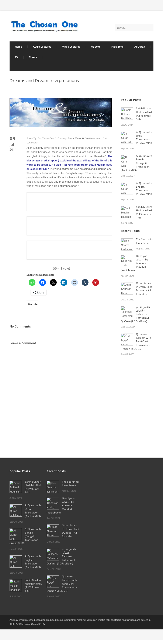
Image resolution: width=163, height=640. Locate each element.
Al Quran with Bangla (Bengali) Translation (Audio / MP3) (136, 163)
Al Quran (139, 46)
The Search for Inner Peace (144, 241)
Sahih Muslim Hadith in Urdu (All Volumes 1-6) (144, 212)
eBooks (93, 46)
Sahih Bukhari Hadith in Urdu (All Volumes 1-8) (144, 114)
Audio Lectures (39, 46)
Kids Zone (115, 46)
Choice (33, 57)
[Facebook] (149, 69)
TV (16, 57)
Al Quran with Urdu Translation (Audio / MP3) (144, 137)
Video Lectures (68, 46)
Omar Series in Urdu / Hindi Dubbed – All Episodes (144, 288)
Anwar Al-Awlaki (76, 138)
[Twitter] (141, 69)
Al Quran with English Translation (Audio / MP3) (144, 188)
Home (16, 46)
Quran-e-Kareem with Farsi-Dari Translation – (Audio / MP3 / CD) (136, 341)
